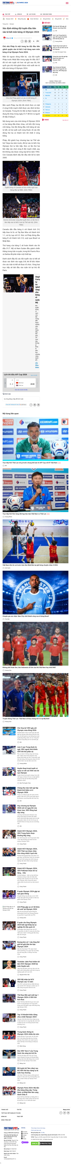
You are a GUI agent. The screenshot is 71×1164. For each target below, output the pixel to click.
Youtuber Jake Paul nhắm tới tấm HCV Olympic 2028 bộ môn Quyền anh (28, 964)
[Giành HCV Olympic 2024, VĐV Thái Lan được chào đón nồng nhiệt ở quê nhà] (9, 852)
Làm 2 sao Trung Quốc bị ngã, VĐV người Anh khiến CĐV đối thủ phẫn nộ (60, 37)
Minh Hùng (23, 1046)
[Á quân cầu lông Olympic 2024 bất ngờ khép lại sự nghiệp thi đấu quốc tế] (9, 925)
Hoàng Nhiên (58, 41)
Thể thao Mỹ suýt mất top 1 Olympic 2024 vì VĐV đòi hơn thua (28, 997)
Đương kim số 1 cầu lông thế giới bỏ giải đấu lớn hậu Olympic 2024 (28, 944)
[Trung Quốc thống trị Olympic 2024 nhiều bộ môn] (9, 1035)
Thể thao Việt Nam (7, 1113)
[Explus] (21, 397)
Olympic (12, 24)
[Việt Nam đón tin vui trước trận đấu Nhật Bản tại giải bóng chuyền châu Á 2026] (35, 541)
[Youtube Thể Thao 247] (68, 1112)
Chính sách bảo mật (36, 1130)
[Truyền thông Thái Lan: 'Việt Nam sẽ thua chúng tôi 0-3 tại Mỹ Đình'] (35, 695)
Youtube (24, 1132)
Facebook (25, 1133)
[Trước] (5, 383)
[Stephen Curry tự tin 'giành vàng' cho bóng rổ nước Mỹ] (18, 283)
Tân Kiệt (7, 619)
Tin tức (19, 1109)
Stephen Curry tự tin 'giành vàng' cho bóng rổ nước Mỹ (36, 322)
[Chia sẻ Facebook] (22, 41)
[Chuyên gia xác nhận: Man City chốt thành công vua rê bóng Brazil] (35, 592)
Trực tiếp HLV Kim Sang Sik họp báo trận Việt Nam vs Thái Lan (26, 514)
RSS (23, 1137)
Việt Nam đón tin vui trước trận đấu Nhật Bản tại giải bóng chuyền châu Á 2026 (30, 565)
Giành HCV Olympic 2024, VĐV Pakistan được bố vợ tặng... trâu (27, 870)
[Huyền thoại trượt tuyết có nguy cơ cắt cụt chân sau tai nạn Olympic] (47, 48)
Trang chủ (5, 24)
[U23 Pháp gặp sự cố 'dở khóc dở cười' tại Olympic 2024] (9, 910)
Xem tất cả (65, 120)
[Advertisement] (35, 8)
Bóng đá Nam (45, 19)
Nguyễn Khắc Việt (24, 974)
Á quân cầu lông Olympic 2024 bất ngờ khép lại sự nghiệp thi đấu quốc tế (27, 924)
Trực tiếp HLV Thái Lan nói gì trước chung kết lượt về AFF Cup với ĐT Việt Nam (31, 463)
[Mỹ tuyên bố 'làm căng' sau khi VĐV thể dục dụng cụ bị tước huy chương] (9, 1071)
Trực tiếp (20, 1116)
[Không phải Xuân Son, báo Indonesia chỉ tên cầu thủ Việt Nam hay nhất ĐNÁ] (35, 644)
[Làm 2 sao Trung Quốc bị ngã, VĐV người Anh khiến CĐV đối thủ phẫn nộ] (47, 37)
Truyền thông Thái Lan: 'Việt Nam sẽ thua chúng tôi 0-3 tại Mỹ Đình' (26, 719)
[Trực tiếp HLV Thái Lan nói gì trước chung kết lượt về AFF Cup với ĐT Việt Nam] (35, 439)
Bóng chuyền (68, 19)
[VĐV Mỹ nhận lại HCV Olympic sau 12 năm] (9, 982)
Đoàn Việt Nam (33, 19)
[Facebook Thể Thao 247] (60, 1112)
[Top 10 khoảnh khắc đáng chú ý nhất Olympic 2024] (9, 1017)
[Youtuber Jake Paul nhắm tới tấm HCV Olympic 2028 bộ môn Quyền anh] (9, 964)
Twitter (24, 1135)
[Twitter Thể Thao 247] (64, 1112)
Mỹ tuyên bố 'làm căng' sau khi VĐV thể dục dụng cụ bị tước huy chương (27, 1070)
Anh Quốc (7, 568)
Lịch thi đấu (17, 1113)
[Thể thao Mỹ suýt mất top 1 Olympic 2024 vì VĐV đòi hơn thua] (9, 998)
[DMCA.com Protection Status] (41, 1143)
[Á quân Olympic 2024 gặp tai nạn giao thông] (9, 894)
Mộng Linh (22, 1063)
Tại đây (43, 1132)
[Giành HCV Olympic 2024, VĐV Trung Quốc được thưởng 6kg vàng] (9, 834)
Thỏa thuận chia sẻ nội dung (38, 1128)
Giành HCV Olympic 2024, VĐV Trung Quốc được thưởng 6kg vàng (27, 833)
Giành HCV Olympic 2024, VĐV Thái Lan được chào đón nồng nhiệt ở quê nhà (27, 851)
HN (56, 30)
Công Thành (23, 844)
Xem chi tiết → (34, 375)
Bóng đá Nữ (57, 19)
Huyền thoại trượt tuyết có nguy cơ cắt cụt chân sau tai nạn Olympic (60, 47)
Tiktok (24, 1139)
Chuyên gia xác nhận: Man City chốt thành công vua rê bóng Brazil (26, 616)
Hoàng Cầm (8, 670)
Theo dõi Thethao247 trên (12, 404)
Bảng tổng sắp (21, 19)
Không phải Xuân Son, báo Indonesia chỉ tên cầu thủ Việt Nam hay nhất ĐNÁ (29, 667)
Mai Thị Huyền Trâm (60, 52)
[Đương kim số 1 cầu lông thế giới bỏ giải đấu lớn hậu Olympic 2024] (9, 945)
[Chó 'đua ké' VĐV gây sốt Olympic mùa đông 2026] (47, 28)
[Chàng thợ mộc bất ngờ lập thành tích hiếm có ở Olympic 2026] (47, 58)
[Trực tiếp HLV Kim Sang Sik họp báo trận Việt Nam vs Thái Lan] (35, 490)
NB (6, 465)
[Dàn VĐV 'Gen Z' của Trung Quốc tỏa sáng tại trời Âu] (9, 1054)
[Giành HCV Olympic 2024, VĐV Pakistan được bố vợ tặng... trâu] (9, 871)
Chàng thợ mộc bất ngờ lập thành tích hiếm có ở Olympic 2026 (60, 58)
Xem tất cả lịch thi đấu (21, 389)
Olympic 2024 (8, 19)
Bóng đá (3, 1116)
